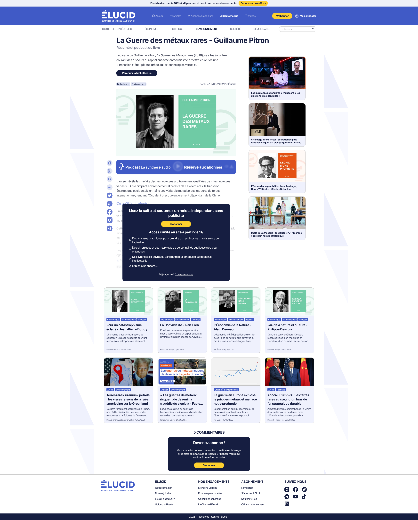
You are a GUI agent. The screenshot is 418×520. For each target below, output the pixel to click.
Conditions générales (209, 498)
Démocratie (261, 29)
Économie (151, 29)
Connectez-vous (184, 274)
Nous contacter (163, 487)
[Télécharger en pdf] (109, 171)
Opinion (164, 389)
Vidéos (252, 15)
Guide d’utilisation (164, 504)
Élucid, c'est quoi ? (165, 498)
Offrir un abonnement (252, 504)
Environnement (206, 29)
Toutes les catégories (117, 29)
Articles (177, 15)
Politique (177, 29)
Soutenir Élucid (249, 498)
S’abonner (176, 224)
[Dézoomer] (109, 187)
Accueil (159, 15)
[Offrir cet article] (109, 163)
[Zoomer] (109, 179)
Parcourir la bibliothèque (137, 73)
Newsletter (247, 487)
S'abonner (209, 465)
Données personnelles (210, 493)
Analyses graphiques (202, 15)
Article (110, 389)
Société (235, 29)
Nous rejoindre (163, 493)
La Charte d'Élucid (208, 504)
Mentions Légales (207, 487)
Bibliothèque (230, 15)
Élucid (232, 84)
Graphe (218, 389)
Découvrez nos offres (253, 3)
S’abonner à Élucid (251, 493)
